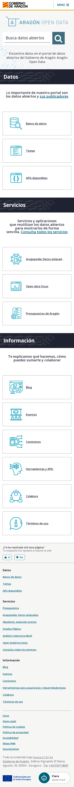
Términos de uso (13, 701)
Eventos (7, 674)
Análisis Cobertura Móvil (17, 635)
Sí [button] (9, 557)
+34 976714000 (58, 765)
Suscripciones (11, 749)
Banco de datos (12, 577)
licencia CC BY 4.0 (43, 757)
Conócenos (9, 680)
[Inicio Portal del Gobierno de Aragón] (15, 5)
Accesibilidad (10, 738)
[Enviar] (58, 38)
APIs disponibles (12, 590)
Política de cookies (14, 726)
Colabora (8, 694)
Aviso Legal (9, 721)
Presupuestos (11, 608)
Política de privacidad (16, 732)
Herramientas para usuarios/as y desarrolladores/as (34, 687)
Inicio (6, 715)
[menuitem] (37, 123)
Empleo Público (12, 629)
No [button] (21, 557)
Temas (7, 583)
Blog (5, 667)
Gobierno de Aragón (16, 761)
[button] (63, 4)
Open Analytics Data (15, 642)
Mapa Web (9, 743)
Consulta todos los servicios (44, 231)
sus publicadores (54, 96)
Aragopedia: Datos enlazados (20, 615)
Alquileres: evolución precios (19, 622)
